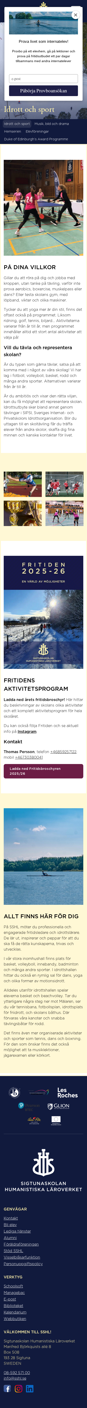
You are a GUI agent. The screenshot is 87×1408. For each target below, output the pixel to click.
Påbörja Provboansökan (43, 90)
